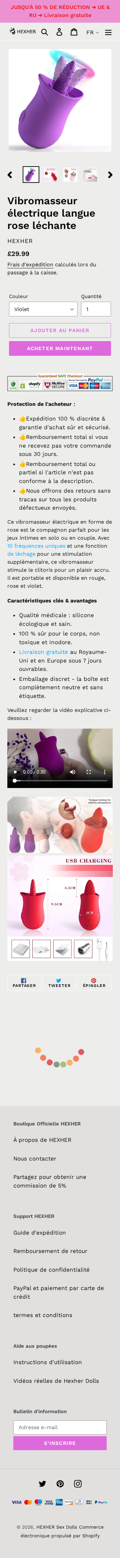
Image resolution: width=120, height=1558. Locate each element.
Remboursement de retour (50, 1251)
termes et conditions (42, 1315)
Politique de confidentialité (51, 1269)
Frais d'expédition (30, 264)
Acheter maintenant (60, 348)
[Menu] (108, 31)
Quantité (91, 296)
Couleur (18, 296)
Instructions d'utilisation (47, 1362)
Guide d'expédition (39, 1232)
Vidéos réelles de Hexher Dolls (56, 1380)
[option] (31, 175)
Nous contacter (34, 1158)
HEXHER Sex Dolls (56, 1527)
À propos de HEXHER (42, 1139)
